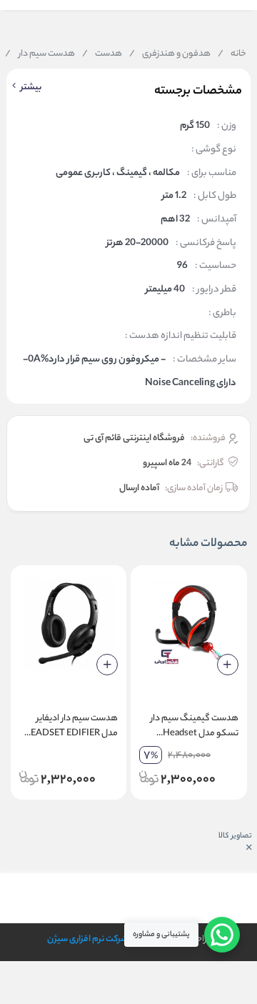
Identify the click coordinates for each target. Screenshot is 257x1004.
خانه (232, 54)
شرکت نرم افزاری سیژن (87, 939)
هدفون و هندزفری (170, 54)
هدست (102, 54)
